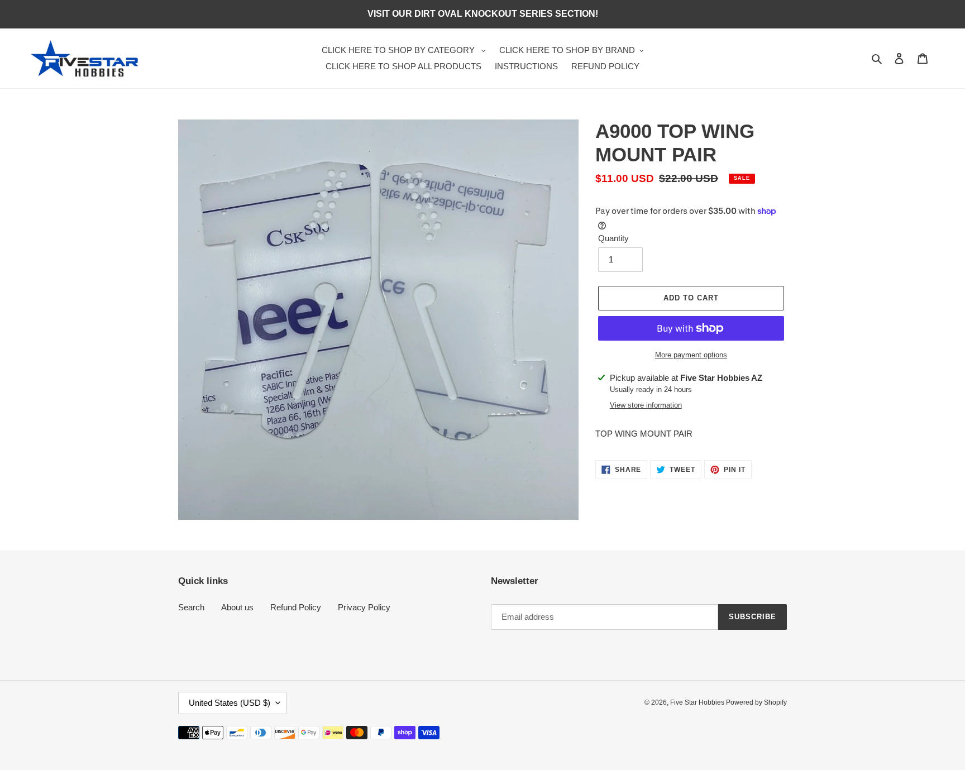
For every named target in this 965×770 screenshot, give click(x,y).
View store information (646, 405)
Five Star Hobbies (698, 702)
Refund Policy (295, 607)
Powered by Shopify (756, 702)
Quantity (613, 238)
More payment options (691, 355)
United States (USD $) (229, 702)
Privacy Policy (364, 607)
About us (237, 607)
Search (191, 607)
